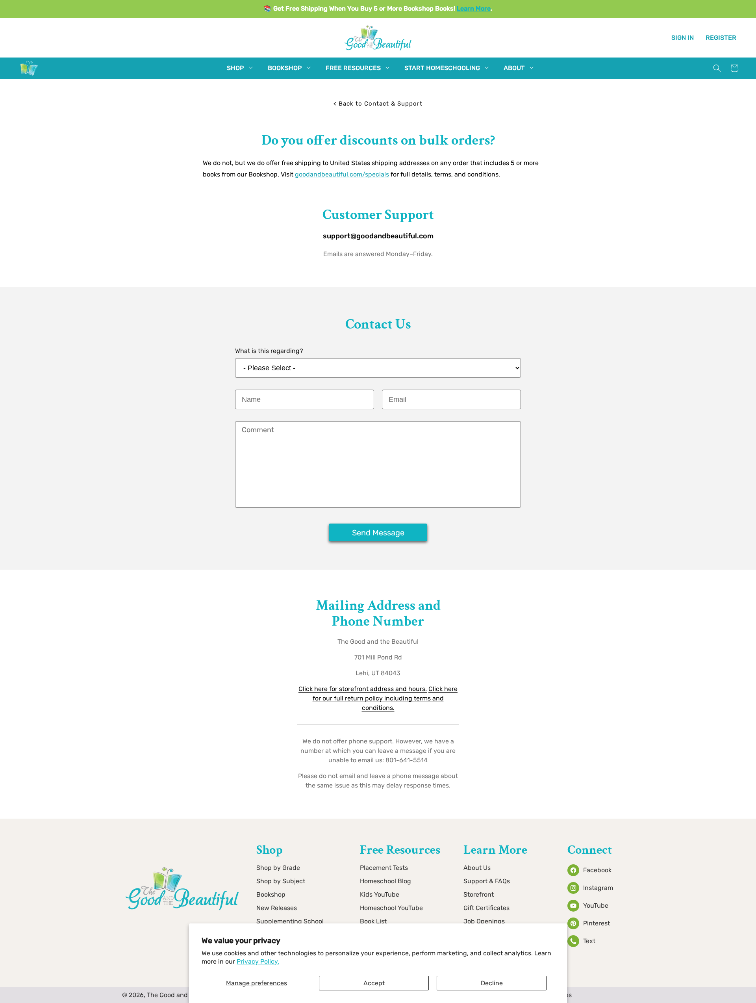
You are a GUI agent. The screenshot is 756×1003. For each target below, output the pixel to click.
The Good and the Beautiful (187, 995)
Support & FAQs (486, 881)
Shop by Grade (278, 867)
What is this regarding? (269, 351)
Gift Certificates (486, 908)
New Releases (276, 908)
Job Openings (484, 921)
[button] (235, 68)
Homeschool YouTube (391, 908)
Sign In (682, 37)
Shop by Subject (280, 881)
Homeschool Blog (385, 881)
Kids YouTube (379, 894)
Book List (373, 921)
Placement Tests (384, 867)
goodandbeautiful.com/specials (342, 174)
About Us (477, 867)
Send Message (378, 532)
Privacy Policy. (258, 961)
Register (721, 37)
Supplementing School (290, 921)
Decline (492, 983)
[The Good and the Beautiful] (29, 75)
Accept (374, 983)
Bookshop (270, 894)
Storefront (478, 894)
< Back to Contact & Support (378, 103)
